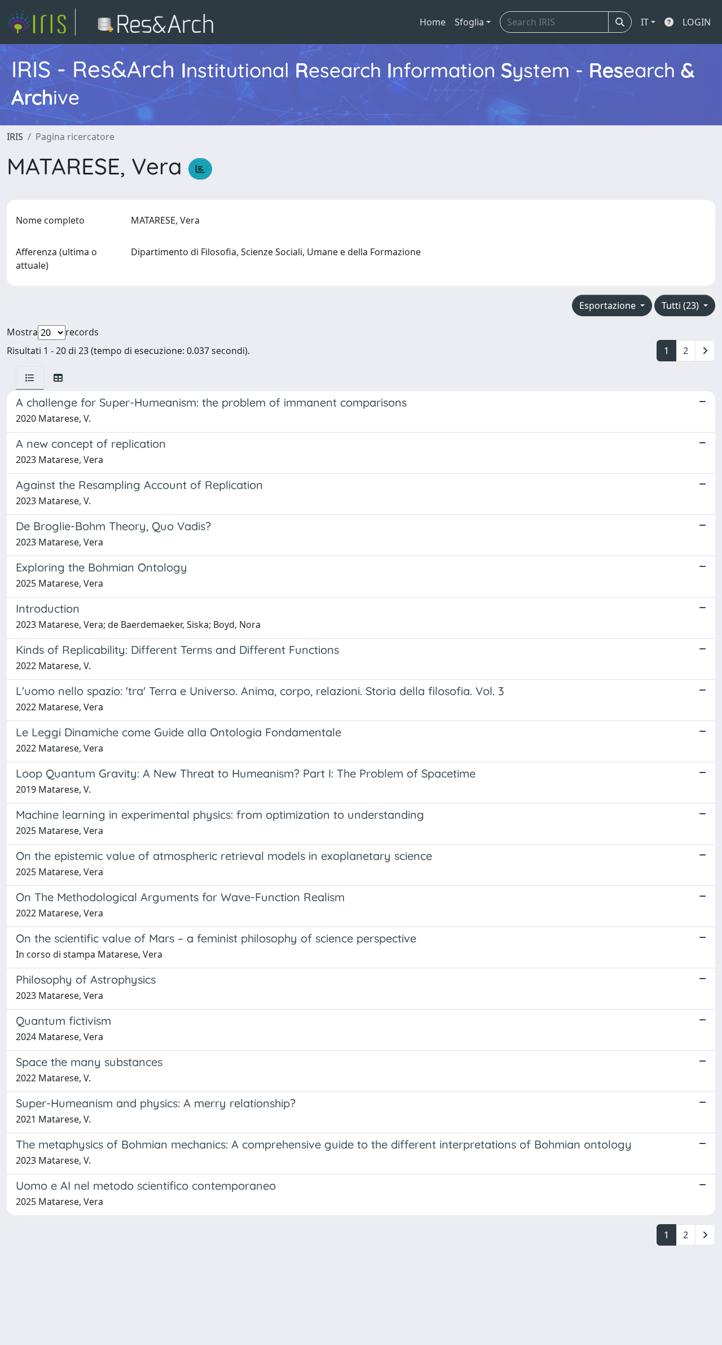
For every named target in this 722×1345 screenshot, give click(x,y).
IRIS (15, 136)
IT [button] (645, 22)
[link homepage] (41, 22)
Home (433, 22)
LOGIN (697, 22)
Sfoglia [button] (469, 22)
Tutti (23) (681, 305)
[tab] (30, 378)
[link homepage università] (159, 22)
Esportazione (608, 305)
